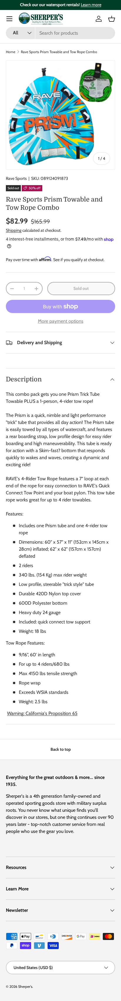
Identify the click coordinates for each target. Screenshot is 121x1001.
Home (10, 52)
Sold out (81, 288)
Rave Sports (16, 178)
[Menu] (9, 18)
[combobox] (60, 33)
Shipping (13, 230)
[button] (111, 18)
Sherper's (25, 986)
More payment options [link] (60, 321)
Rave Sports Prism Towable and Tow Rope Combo (59, 52)
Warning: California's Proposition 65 (42, 713)
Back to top (61, 749)
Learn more (91, 4)
